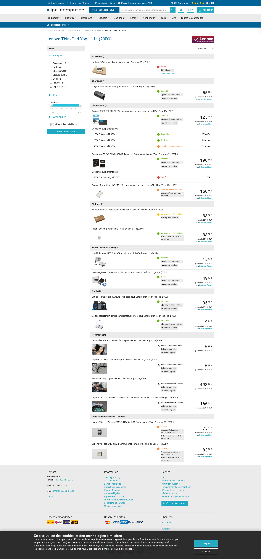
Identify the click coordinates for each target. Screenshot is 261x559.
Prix (55, 95)
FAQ (163, 477)
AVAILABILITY (59, 117)
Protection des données (115, 487)
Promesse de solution (105, 3)
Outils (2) (57, 79)
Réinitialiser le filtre (66, 131)
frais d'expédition (205, 99)
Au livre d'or (166, 522)
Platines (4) (58, 83)
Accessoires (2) (60, 63)
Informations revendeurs (173, 480)
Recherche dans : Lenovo (102, 10)
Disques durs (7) (60, 75)
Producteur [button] (52, 17)
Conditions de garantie (114, 503)
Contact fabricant (112, 490)
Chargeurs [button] (86, 17)
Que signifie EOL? (167, 73)
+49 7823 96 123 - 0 (63, 480)
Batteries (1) (58, 67)
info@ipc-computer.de (63, 491)
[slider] (51, 105)
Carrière (165, 525)
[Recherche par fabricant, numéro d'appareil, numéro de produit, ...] (173, 10)
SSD (163, 17)
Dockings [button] (119, 17)
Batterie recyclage (112, 484)
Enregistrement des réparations (176, 487)
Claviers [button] (103, 17)
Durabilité (165, 529)
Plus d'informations (124, 549)
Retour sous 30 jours (79, 3)
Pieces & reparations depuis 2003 (136, 3)
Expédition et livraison (114, 496)
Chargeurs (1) (59, 71)
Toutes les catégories (192, 17)
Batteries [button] (69, 17)
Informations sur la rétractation (119, 499)
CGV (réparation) (112, 477)
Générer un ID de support (174, 503)
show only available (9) (66, 124)
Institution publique (170, 484)
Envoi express (57, 3)
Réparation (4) (59, 86)
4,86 (190, 3)
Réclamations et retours (172, 490)
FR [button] (189, 10)
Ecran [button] (133, 17)
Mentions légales (112, 493)
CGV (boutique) (111, 480)
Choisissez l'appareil (56, 25)
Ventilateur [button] (149, 17)
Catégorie (57, 55)
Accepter (206, 543)
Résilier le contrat (169, 493)
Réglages (206, 551)
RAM (173, 17)
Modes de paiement (113, 506)
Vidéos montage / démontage (175, 496)
